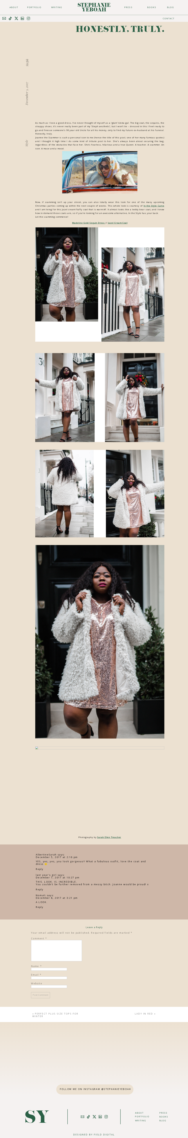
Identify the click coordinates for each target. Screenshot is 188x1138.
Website (36, 983)
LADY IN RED (144, 1013)
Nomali (41, 895)
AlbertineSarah (46, 854)
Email (36, 974)
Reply (39, 869)
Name (36, 965)
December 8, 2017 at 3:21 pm (57, 897)
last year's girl (46, 874)
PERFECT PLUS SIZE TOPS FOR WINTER (55, 1015)
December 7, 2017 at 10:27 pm (57, 877)
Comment (39, 938)
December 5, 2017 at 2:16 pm (57, 857)
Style (26, 143)
